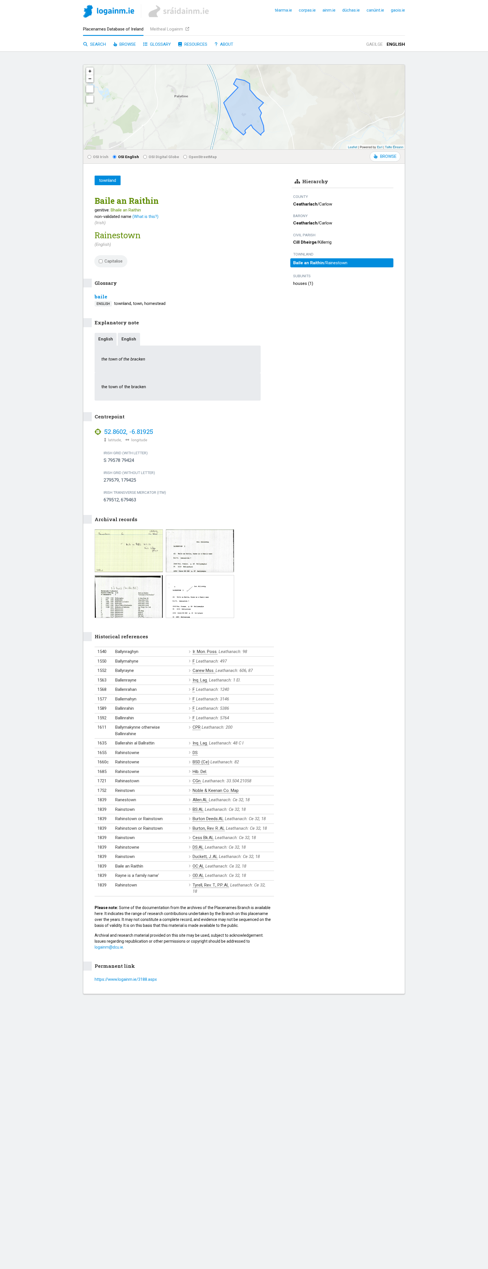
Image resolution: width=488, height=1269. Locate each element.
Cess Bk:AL (203, 837)
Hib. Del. (200, 771)
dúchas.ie (351, 10)
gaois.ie (398, 10)
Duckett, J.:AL (205, 856)
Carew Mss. (204, 670)
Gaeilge (374, 44)
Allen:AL (201, 799)
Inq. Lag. (200, 680)
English (396, 44)
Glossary (160, 44)
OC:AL (198, 866)
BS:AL (198, 809)
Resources (195, 44)
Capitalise (113, 261)
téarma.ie (283, 10)
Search (97, 44)
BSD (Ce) (201, 762)
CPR (197, 727)
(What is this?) (145, 216)
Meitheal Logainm (167, 29)
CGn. (197, 780)
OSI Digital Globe (164, 156)
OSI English (128, 156)
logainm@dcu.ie (109, 947)
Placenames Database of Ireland (113, 29)
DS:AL (198, 847)
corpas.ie (307, 10)
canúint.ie (375, 10)
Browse (127, 44)
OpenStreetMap (203, 156)
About (226, 44)
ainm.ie (329, 10)
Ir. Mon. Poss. (205, 651)
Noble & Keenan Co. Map (216, 790)
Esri (379, 147)
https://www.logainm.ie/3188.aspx (126, 979)
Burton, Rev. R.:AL (209, 828)
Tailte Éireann (394, 147)
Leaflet (352, 147)
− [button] (89, 79)
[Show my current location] (89, 99)
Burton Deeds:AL (208, 818)
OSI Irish (100, 156)
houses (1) (303, 283)
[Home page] (108, 12)
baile (101, 296)
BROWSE (388, 156)
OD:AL (198, 875)
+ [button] (89, 71)
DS (195, 752)
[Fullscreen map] (89, 89)
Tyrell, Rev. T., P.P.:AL (211, 885)
